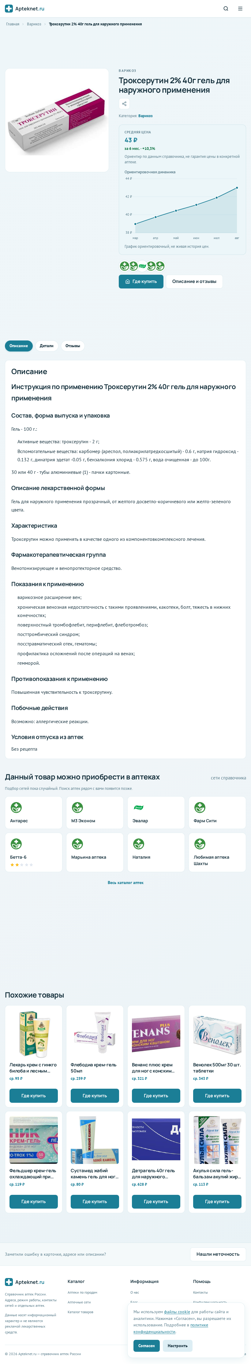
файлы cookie (177, 1311)
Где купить (145, 281)
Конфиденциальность (210, 1302)
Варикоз (34, 24)
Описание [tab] (18, 345)
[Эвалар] (142, 266)
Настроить (178, 1345)
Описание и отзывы (194, 281)
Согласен (146, 1345)
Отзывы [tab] (73, 345)
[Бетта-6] (160, 266)
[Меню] (240, 8)
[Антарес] (124, 266)
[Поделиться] (124, 103)
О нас (134, 1292)
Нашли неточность (218, 1254)
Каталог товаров (80, 1312)
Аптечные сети (79, 1302)
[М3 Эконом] (133, 266)
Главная (12, 24)
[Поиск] (226, 8)
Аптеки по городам (82, 1292)
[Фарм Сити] (151, 266)
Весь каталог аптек (126, 882)
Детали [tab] (47, 345)
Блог (133, 1302)
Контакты (200, 1292)
